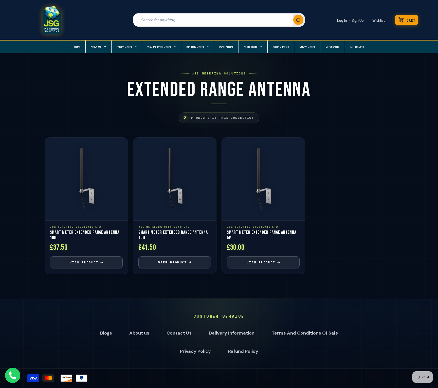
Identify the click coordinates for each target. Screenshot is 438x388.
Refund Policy (243, 351)
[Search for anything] (219, 20)
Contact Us (179, 333)
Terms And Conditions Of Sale (305, 333)
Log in (342, 20)
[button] (406, 20)
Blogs (106, 333)
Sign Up (358, 20)
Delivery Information (231, 333)
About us (139, 333)
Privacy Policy (195, 351)
